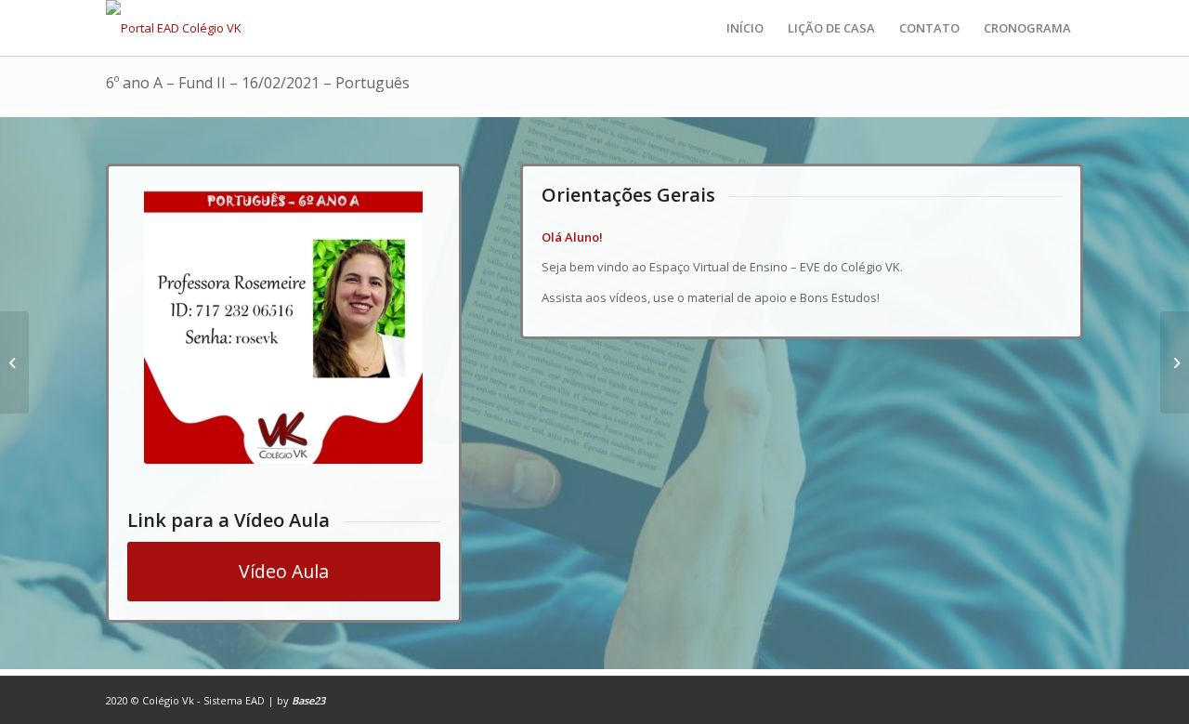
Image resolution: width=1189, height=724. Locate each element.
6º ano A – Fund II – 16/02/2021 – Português (258, 82)
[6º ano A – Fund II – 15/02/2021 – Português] (14, 362)
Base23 (308, 700)
